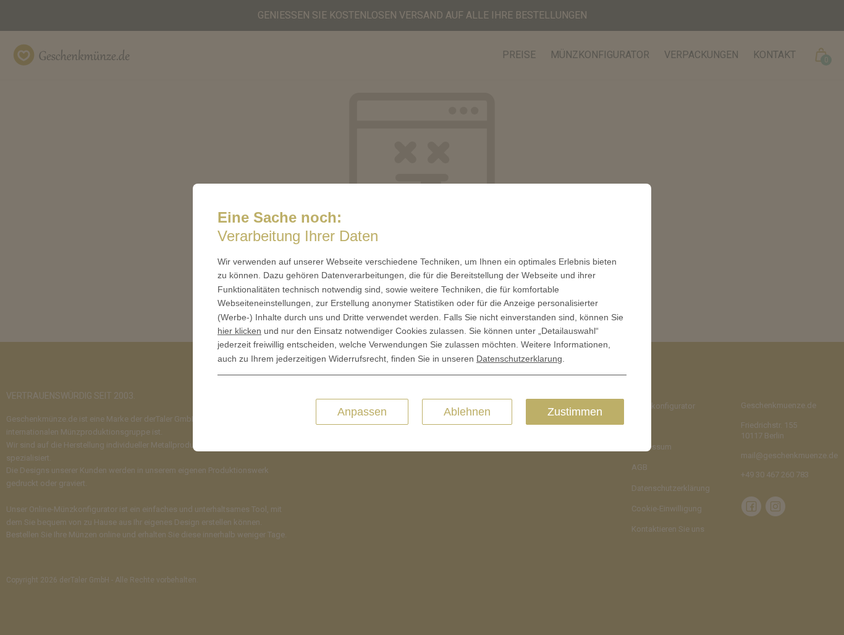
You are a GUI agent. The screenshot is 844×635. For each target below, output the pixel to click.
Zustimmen (574, 412)
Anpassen (362, 412)
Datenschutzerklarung (519, 359)
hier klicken (239, 331)
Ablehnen (467, 412)
